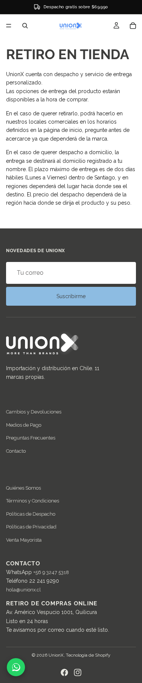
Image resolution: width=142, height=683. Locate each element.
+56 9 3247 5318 (51, 572)
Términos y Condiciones (32, 501)
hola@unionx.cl (23, 590)
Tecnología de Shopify (88, 655)
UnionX (56, 655)
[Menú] (8, 25)
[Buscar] (25, 25)
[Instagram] (77, 672)
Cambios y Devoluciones (33, 412)
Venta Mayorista (24, 539)
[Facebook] (64, 672)
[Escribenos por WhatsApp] (16, 667)
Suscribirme (71, 296)
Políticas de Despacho (30, 513)
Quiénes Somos (23, 488)
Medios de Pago (23, 425)
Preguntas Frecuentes (30, 438)
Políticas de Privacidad (31, 527)
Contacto (16, 451)
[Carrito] (133, 25)
